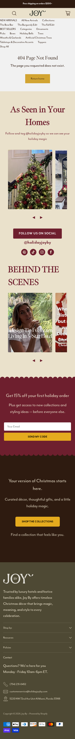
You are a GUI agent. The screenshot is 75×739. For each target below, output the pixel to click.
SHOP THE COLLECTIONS (37, 521)
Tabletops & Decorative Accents (16, 42)
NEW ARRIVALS (8, 20)
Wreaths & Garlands (10, 37)
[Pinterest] (24, 252)
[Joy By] (38, 13)
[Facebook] (51, 252)
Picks (2, 33)
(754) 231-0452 (18, 684)
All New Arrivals (29, 20)
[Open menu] (6, 13)
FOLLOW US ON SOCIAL (37, 233)
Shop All (4, 46)
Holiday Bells (26, 33)
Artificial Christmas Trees (39, 37)
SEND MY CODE (37, 436)
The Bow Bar (6, 24)
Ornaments (42, 29)
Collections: (48, 20)
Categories (26, 29)
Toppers (42, 42)
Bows (12, 33)
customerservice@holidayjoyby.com (28, 691)
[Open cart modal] (68, 13)
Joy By (24, 713)
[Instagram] (42, 252)
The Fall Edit (48, 24)
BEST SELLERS (8, 29)
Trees (40, 33)
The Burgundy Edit (27, 24)
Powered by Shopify (38, 713)
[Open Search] (14, 13)
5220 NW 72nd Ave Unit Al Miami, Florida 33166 (35, 698)
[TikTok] (33, 252)
